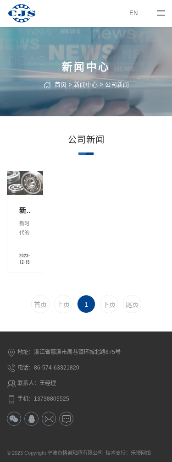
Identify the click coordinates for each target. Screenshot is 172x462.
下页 (109, 304)
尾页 (132, 304)
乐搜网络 (141, 453)
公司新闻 (117, 84)
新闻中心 (86, 84)
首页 (61, 84)
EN (133, 13)
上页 (63, 304)
